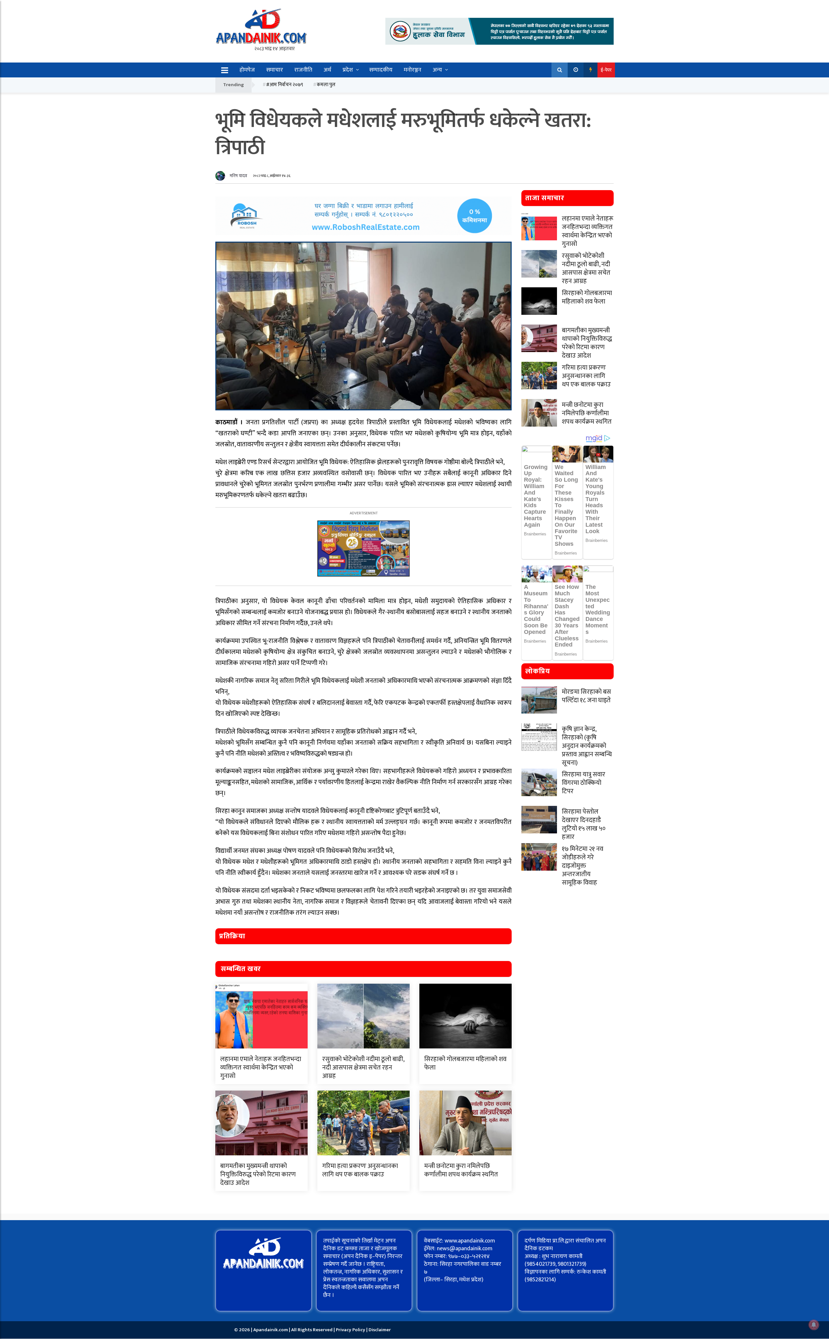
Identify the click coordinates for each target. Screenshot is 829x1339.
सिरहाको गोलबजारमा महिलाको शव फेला (465, 1063)
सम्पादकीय (380, 70)
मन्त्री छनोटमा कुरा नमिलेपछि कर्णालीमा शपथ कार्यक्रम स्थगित (461, 1170)
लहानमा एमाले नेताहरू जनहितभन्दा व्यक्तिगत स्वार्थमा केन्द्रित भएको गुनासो (260, 1068)
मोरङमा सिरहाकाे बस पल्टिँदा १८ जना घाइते (586, 696)
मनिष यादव (238, 175)
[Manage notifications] (814, 1325)
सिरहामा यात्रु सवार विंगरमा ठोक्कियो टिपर (583, 783)
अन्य (437, 70)
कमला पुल (326, 85)
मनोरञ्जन (412, 70)
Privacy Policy (351, 1330)
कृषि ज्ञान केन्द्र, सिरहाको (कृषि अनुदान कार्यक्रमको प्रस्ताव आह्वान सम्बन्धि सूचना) (587, 746)
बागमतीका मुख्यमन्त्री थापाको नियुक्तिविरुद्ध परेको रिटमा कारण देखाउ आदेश (258, 1174)
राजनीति (303, 70)
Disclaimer (380, 1330)
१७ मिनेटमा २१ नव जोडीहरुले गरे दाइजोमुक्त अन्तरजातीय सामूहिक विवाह (582, 865)
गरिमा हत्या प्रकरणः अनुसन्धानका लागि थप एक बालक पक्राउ (360, 1170)
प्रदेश (348, 70)
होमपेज (247, 70)
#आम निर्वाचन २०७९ (284, 85)
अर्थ (327, 70)
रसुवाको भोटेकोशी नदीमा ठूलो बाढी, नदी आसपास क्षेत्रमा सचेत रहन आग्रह (363, 1068)
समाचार (274, 70)
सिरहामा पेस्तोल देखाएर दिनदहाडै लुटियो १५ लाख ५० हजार (584, 824)
